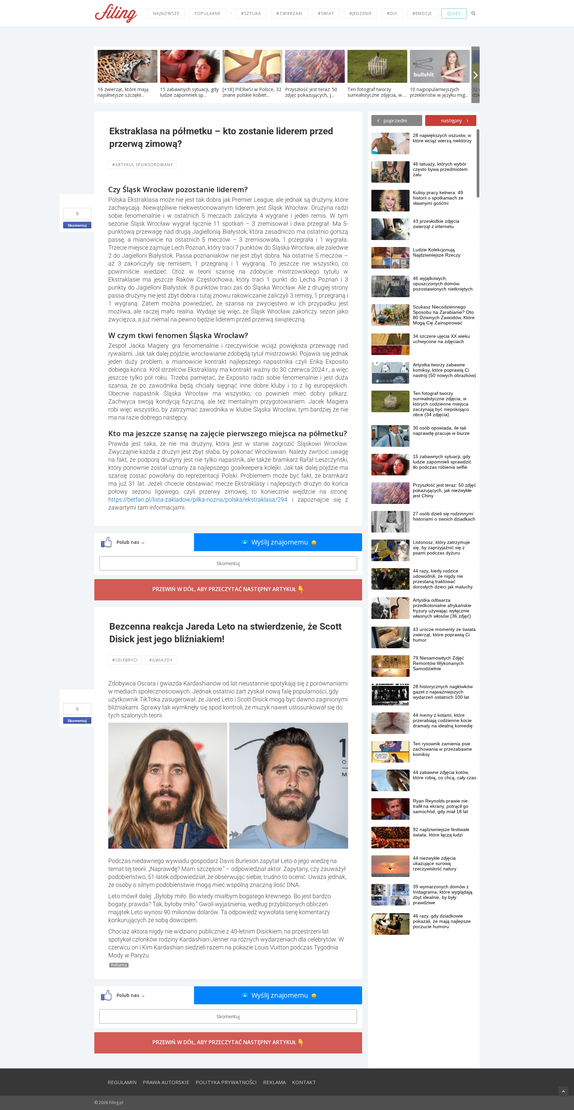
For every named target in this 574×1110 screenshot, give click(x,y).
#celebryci (125, 660)
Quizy (454, 13)
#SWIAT (326, 13)
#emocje (422, 13)
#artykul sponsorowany (142, 165)
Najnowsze (166, 13)
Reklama (274, 1082)
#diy (392, 13)
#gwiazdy (161, 660)
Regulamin (122, 1082)
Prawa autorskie (166, 1082)
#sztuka (251, 13)
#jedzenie (360, 13)
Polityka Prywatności (226, 1082)
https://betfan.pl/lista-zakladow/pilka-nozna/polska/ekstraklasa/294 (197, 499)
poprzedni (394, 120)
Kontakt (304, 1082)
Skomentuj (77, 225)
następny (452, 120)
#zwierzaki (289, 13)
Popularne (208, 13)
